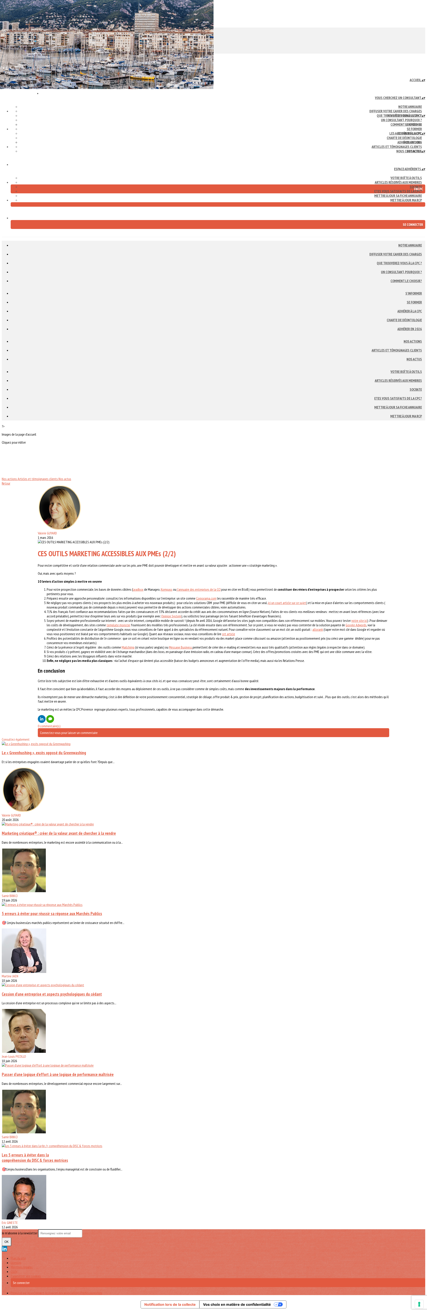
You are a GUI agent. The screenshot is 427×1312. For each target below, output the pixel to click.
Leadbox (138, 589)
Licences (16, 1262)
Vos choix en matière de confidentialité (237, 1304)
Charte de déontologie (404, 137)
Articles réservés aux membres (398, 182)
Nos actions (413, 142)
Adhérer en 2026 (409, 329)
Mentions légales (22, 1267)
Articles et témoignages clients (397, 146)
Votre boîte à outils (406, 178)
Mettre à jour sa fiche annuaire (398, 195)
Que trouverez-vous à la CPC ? (399, 263)
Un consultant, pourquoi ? (401, 120)
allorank (317, 629)
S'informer (413, 124)
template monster (118, 625)
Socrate (416, 389)
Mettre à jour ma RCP (406, 200)
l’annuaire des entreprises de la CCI (198, 589)
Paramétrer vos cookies (26, 1276)
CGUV (14, 1271)
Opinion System (171, 616)
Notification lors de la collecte (170, 1304)
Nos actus (414, 359)
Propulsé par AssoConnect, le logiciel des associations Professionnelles (56, 1293)
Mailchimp (128, 647)
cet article (228, 634)
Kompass (166, 589)
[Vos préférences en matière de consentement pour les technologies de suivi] (419, 1304)
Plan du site (18, 1258)
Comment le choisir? (406, 281)
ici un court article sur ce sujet (287, 602)
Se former (414, 129)
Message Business (181, 647)
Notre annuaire (410, 106)
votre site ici (359, 620)
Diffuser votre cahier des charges (395, 111)
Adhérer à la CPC (409, 311)
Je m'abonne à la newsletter (20, 1233)
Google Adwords (356, 625)
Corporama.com (206, 598)
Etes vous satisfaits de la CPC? (398, 191)
